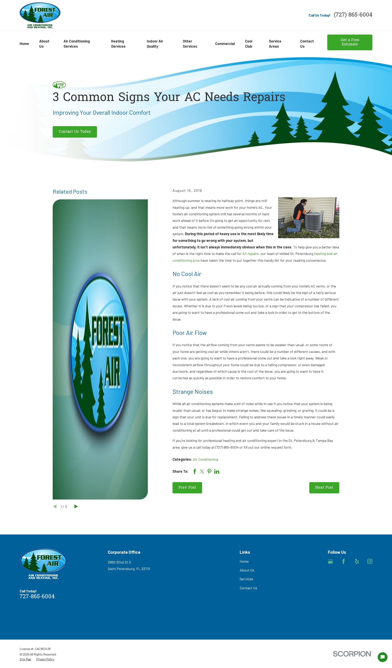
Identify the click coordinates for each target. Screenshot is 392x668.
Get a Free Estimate (350, 42)
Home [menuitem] (24, 43)
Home (244, 561)
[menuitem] (25, 659)
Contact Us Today (75, 132)
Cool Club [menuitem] (248, 43)
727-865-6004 (37, 597)
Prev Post (187, 488)
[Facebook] (343, 561)
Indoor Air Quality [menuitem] (155, 43)
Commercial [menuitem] (225, 43)
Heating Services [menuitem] (118, 43)
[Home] (40, 15)
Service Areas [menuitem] (275, 43)
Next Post (324, 488)
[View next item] (76, 506)
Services (246, 579)
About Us (247, 570)
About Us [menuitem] (44, 43)
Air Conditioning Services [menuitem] (76, 43)
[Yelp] (356, 561)
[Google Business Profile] (330, 561)
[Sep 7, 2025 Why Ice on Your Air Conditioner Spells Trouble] (100, 349)
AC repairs (250, 253)
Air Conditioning (205, 459)
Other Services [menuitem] (190, 43)
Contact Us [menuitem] (307, 43)
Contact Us (248, 588)
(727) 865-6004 (353, 15)
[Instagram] (369, 561)
